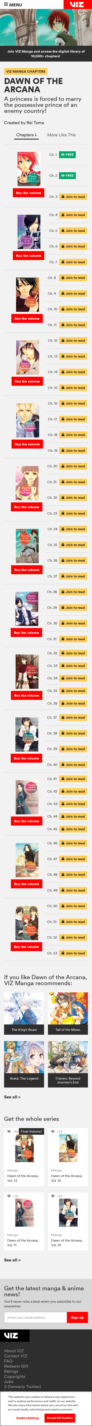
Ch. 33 (52, 666)
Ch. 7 (53, 262)
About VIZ (14, 1350)
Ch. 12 (52, 340)
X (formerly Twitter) (22, 1386)
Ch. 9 (52, 293)
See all (12, 1097)
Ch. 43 (52, 804)
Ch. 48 (52, 874)
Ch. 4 (53, 215)
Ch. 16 (52, 403)
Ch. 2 (53, 175)
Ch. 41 (52, 779)
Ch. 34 (52, 678)
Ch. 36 (52, 703)
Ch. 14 (52, 372)
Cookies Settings (27, 1418)
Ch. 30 (52, 623)
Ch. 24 (52, 529)
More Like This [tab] (61, 134)
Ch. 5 (53, 230)
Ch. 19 (52, 450)
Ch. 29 (52, 607)
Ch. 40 (52, 764)
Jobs (8, 1381)
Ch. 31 (51, 639)
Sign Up (77, 1317)
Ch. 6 (53, 246)
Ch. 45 (52, 829)
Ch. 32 (52, 653)
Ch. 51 (51, 922)
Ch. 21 (51, 482)
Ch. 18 (52, 435)
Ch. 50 (52, 906)
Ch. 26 (52, 560)
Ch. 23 (52, 513)
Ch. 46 (52, 843)
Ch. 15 (52, 388)
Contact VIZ (15, 1355)
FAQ (8, 1361)
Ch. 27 (52, 576)
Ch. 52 (52, 937)
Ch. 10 (52, 309)
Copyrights (14, 1376)
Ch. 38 (52, 733)
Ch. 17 (52, 419)
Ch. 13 (52, 356)
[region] (46, 1408)
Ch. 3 (53, 196)
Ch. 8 (52, 277)
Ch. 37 (52, 717)
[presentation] (67, 154)
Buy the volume (28, 192)
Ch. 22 (52, 497)
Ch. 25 (52, 545)
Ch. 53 (52, 953)
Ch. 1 (53, 154)
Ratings (11, 1371)
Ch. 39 (52, 749)
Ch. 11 (52, 325)
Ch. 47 (52, 859)
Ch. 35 (52, 691)
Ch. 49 (52, 890)
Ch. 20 (52, 466)
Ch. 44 (52, 816)
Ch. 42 (52, 791)
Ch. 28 (52, 592)
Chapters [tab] (26, 134)
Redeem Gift (16, 1366)
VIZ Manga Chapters (25, 71)
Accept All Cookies (60, 1418)
